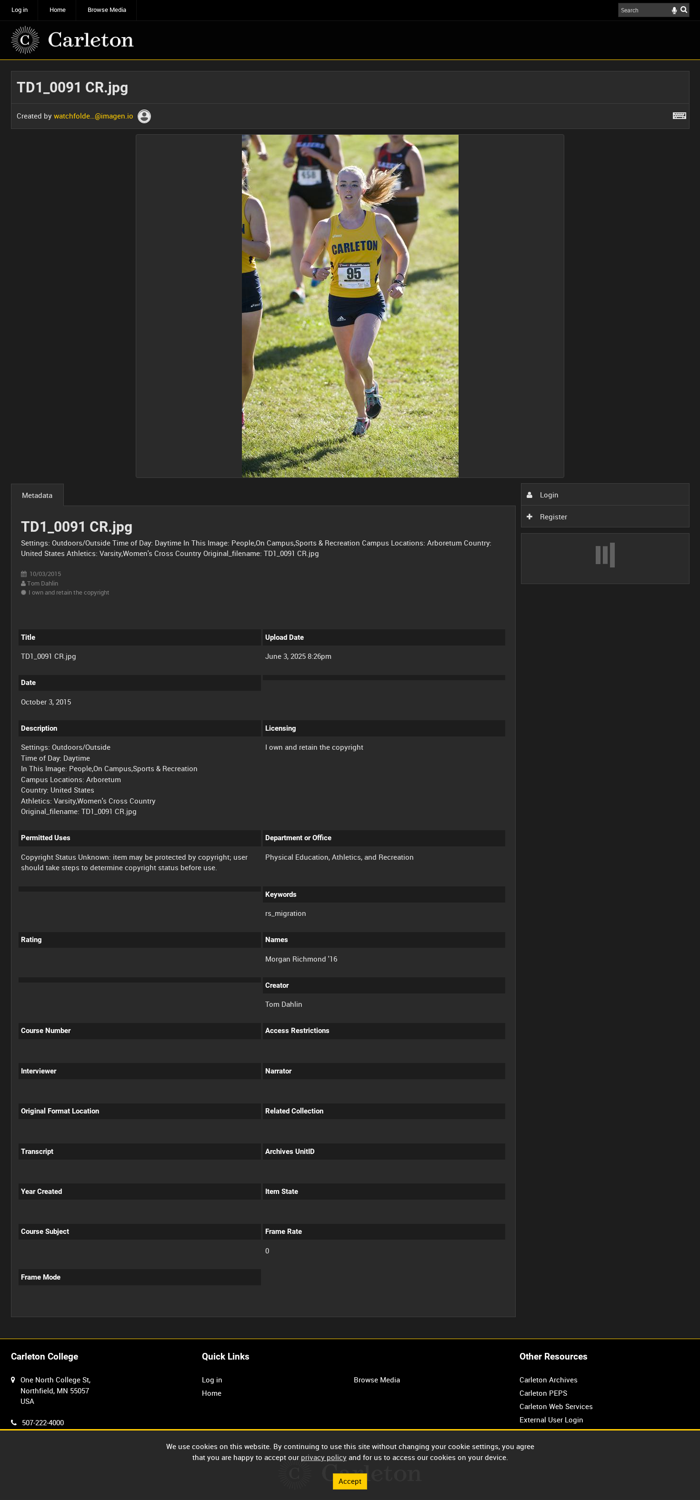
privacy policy (324, 1457)
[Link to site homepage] (72, 40)
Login (548, 494)
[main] (350, 699)
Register (552, 516)
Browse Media (107, 10)
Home (58, 10)
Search (683, 9)
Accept (350, 1481)
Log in (19, 10)
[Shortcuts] (679, 114)
